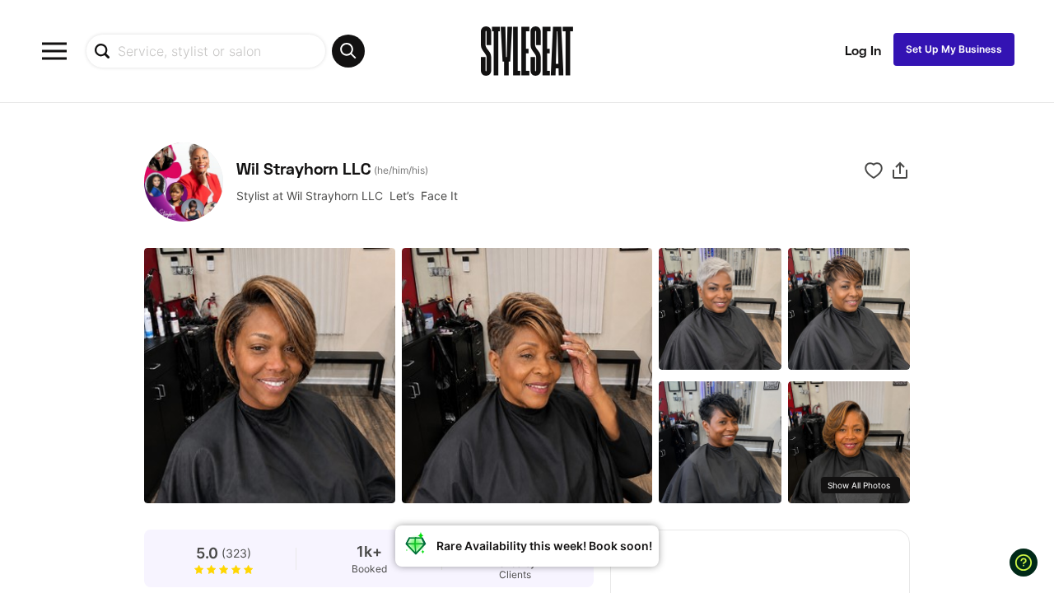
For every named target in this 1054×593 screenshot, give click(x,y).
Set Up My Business (954, 49)
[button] (900, 170)
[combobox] (225, 51)
